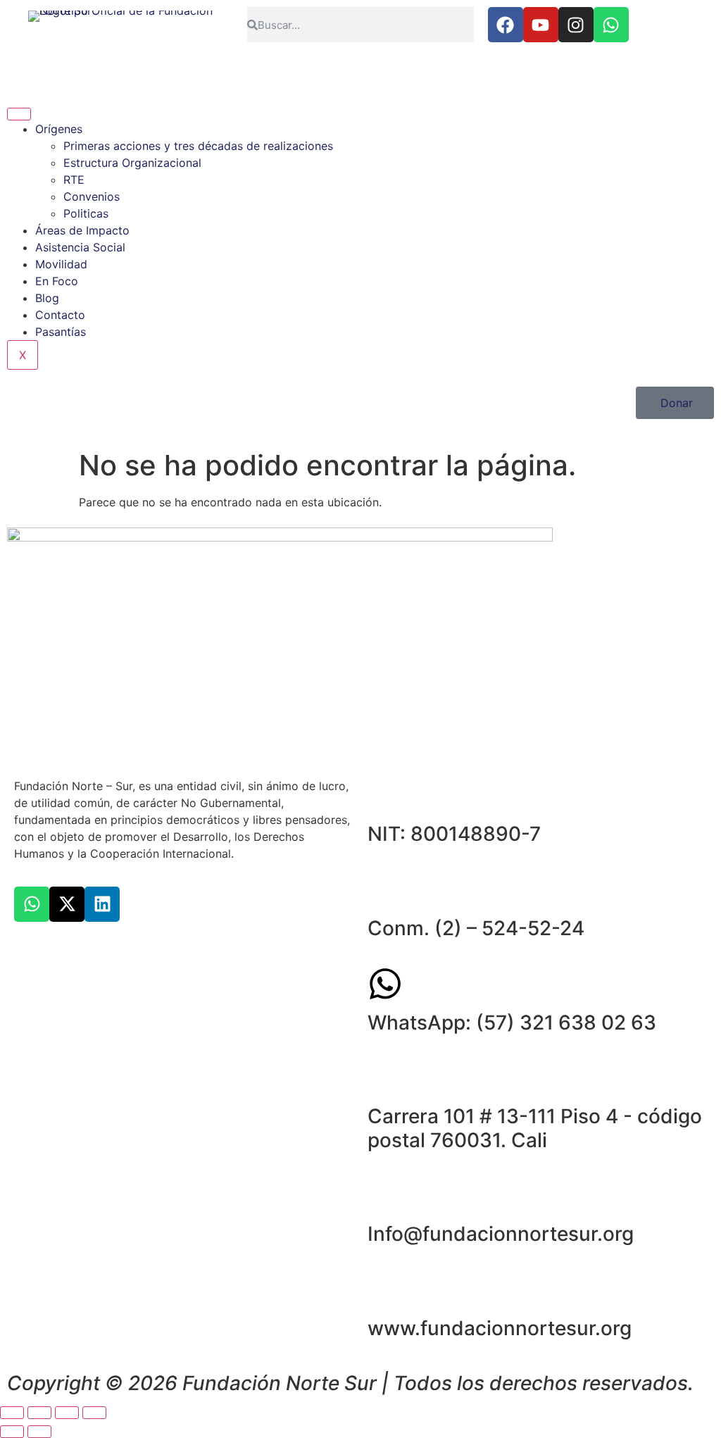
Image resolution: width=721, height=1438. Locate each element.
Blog (47, 298)
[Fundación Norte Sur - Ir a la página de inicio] (120, 39)
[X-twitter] (66, 904)
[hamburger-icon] (19, 114)
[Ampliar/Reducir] (12, 1412)
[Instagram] (576, 24)
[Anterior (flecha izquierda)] (12, 1431)
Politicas (85, 213)
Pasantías (60, 332)
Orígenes (58, 129)
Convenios (91, 196)
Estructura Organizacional (132, 163)
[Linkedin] (102, 904)
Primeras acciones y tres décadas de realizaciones (198, 146)
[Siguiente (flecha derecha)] (39, 1431)
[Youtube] (540, 24)
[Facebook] (505, 24)
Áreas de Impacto (82, 230)
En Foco (56, 281)
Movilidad (61, 264)
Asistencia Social (80, 247)
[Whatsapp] (611, 24)
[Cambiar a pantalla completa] (39, 1412)
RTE (73, 180)
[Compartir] (67, 1412)
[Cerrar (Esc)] (94, 1412)
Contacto (60, 315)
